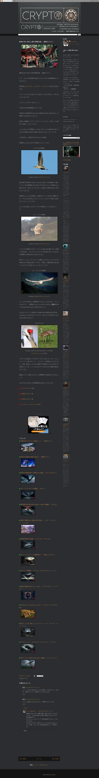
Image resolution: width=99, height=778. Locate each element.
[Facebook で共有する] (41, 676)
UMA (26, 678)
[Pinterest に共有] (42, 676)
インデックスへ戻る (28, 388)
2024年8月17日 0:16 (32, 687)
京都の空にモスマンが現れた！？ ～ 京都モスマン (36, 441)
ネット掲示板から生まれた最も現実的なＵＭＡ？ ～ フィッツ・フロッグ (71, 144)
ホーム (39, 759)
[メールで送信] (37, 676)
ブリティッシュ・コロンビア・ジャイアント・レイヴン (38, 642)
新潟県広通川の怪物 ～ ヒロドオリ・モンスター (36, 539)
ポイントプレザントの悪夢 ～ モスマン (33, 488)
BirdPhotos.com (37, 353)
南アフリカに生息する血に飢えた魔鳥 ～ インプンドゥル (39, 658)
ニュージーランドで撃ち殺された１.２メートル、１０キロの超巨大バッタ (66, 316)
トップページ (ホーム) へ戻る (31, 404)
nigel (47, 350)
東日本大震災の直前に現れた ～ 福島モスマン (35, 457)
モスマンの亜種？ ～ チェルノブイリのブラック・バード (39, 570)
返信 (23, 694)
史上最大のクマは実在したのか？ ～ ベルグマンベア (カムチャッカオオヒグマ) (66, 350)
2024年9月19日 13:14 (45, 711)
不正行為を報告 (67, 160)
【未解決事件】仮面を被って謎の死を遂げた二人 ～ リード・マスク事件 (66, 279)
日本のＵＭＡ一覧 (27, 399)
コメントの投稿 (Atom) (40, 765)
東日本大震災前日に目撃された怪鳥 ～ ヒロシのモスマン (39, 472)
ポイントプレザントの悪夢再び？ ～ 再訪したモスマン (38, 554)
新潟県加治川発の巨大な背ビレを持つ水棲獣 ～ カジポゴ (39, 504)
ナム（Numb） (31, 711)
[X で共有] (40, 676)
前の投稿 (55, 759)
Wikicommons (44, 177)
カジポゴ (29, 86)
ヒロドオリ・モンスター (41, 86)
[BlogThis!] (38, 676)
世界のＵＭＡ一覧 (27, 393)
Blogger (53, 774)
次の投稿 (22, 759)
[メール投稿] (34, 675)
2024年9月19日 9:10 (32, 699)
